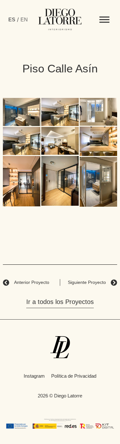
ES (11, 19)
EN (24, 19)
